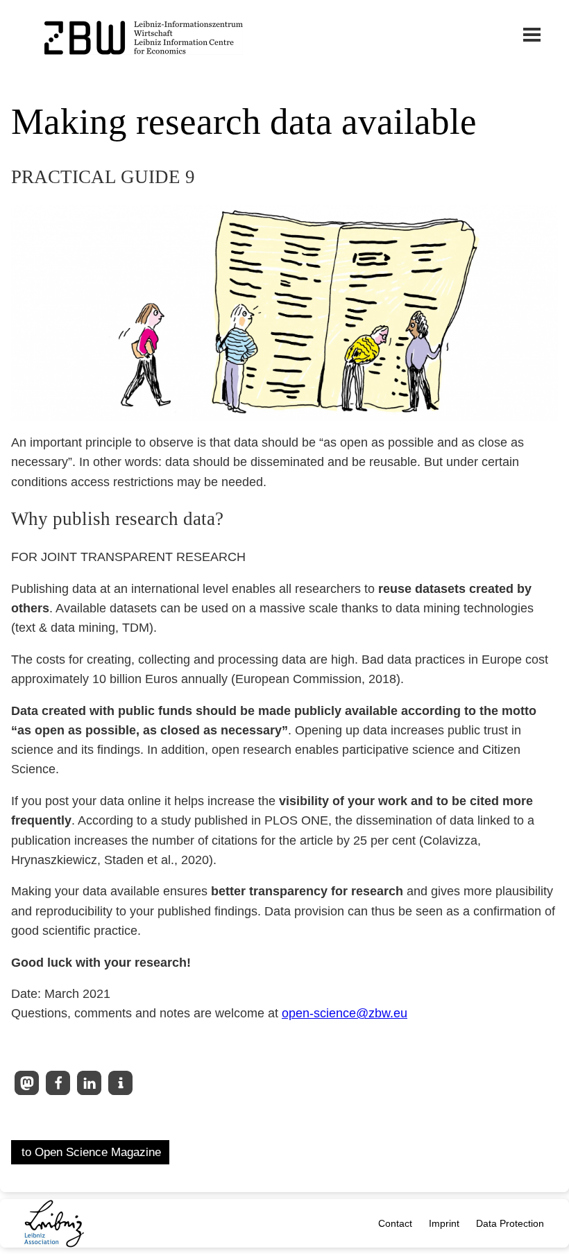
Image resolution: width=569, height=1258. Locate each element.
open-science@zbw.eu (344, 1013)
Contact (395, 1223)
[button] (27, 1083)
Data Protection (510, 1223)
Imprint (444, 1223)
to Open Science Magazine (91, 1152)
